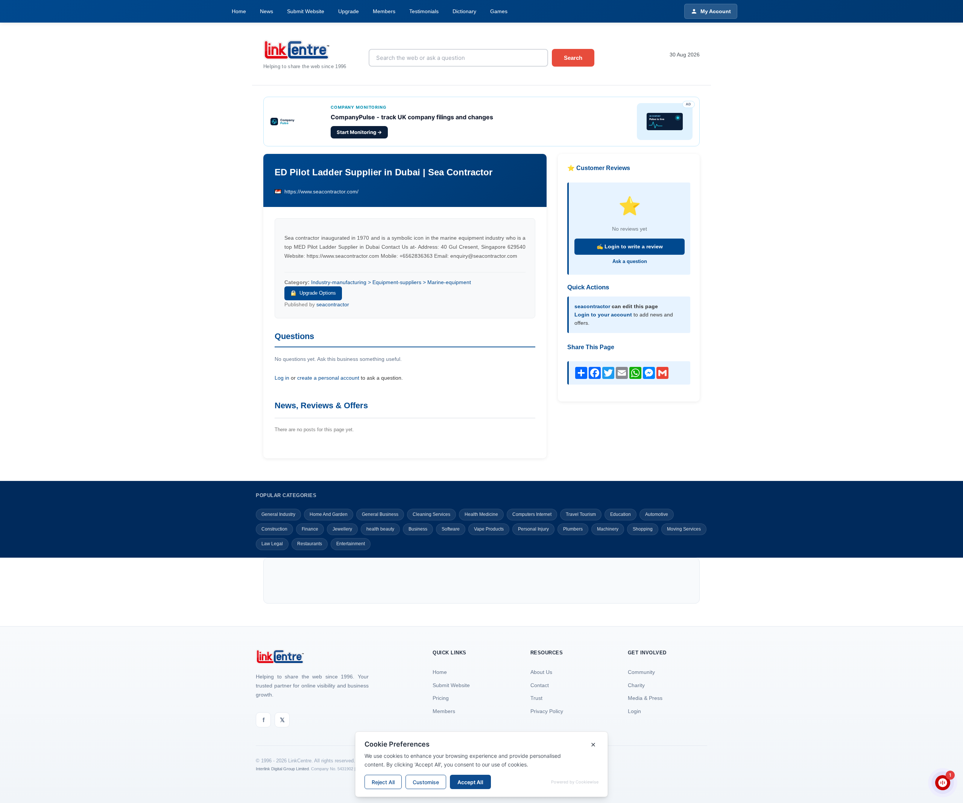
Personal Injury (533, 529)
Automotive (656, 514)
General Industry (278, 514)
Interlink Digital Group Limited (282, 768)
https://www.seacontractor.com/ (321, 192)
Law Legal (272, 543)
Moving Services (684, 529)
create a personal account (328, 378)
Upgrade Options (317, 293)
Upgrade (348, 11)
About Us (541, 672)
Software (451, 529)
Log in (282, 378)
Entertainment (350, 543)
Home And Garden (329, 514)
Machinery (607, 529)
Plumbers (573, 529)
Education (620, 514)
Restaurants (309, 543)
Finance (310, 529)
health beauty (380, 529)
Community (641, 672)
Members (384, 11)
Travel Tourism (581, 514)
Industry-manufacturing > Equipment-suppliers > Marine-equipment (391, 282)
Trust (536, 698)
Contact (539, 685)
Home (239, 11)
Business (418, 529)
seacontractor (332, 304)
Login (634, 711)
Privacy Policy (546, 711)
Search (573, 58)
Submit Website (305, 11)
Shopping (643, 529)
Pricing (441, 698)
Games (498, 11)
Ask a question (629, 261)
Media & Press (645, 698)
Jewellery (342, 529)
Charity (636, 685)
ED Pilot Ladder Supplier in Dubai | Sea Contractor (383, 172)
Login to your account (603, 315)
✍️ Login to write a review (630, 246)
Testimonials (424, 11)
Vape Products (489, 529)
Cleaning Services (431, 514)
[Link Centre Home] (310, 50)
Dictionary (464, 11)
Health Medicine (481, 514)
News (266, 11)
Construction (274, 529)
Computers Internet (531, 514)
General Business (380, 514)
